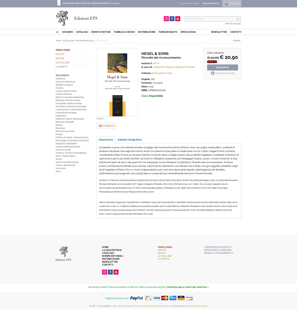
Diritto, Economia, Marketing (70, 97)
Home (58, 41)
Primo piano (63, 50)
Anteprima (109, 125)
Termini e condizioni (143, 306)
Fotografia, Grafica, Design (69, 103)
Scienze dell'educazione (68, 146)
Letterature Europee (66, 112)
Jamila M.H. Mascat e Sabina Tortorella (174, 67)
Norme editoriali (112, 256)
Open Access (188, 32)
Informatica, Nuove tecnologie (71, 106)
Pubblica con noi (124, 32)
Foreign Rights (168, 32)
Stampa (236, 41)
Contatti (235, 32)
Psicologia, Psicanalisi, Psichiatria (72, 140)
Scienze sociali (63, 150)
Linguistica (61, 116)
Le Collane (68, 41)
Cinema (59, 88)
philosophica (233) (84, 41)
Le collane (63, 62)
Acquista (222, 67)
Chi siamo (67, 32)
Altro (58, 171)
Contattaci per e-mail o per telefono (186, 287)
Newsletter (219, 32)
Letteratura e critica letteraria (71, 109)
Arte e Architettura (65, 82)
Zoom (100, 118)
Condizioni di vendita (189, 3)
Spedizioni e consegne (218, 250)
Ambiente (60, 78)
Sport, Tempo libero (66, 156)
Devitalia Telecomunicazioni (196, 306)
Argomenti (62, 75)
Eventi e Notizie (101, 32)
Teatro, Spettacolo (65, 165)
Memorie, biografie (65, 122)
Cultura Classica (64, 94)
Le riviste (61, 67)
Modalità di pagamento (218, 253)
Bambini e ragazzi (64, 85)
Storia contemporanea (67, 162)
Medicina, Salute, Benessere (70, 119)
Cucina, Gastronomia (66, 91)
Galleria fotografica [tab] (130, 139)
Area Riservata (210, 3)
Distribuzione (146, 32)
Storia (59, 159)
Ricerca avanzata (233, 23)
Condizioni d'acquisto (218, 247)
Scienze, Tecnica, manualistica (71, 153)
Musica (59, 125)
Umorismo (61, 168)
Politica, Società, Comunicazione (72, 137)
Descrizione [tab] (106, 139)
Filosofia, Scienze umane (68, 100)
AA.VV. (156, 63)
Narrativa (60, 128)
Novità (60, 54)
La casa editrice (112, 250)
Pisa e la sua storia (65, 131)
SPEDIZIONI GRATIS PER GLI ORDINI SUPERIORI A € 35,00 (91, 3)
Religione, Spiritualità (66, 143)
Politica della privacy (161, 306)
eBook (60, 58)
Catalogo (82, 32)
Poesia (59, 134)
